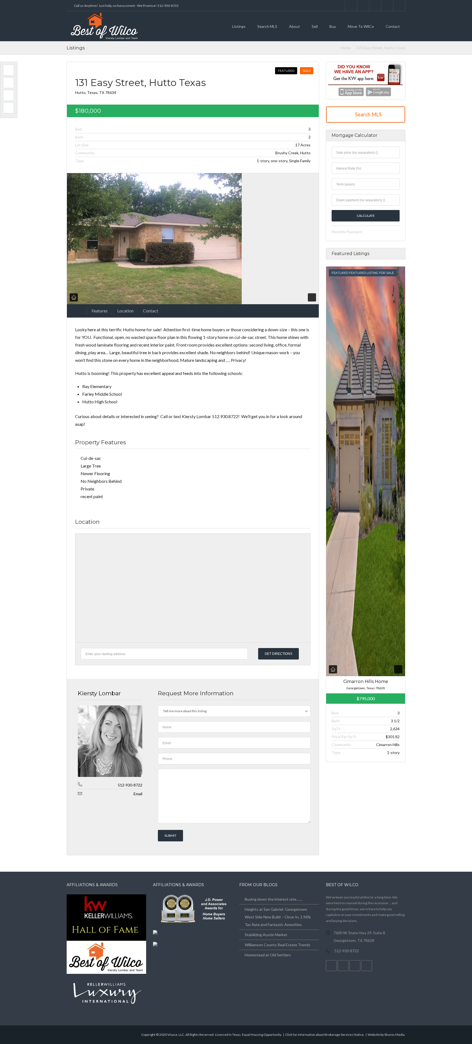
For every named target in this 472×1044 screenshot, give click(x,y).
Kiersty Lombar (99, 693)
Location (125, 310)
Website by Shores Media (386, 1035)
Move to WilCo (361, 26)
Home (346, 48)
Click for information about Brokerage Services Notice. (324, 1035)
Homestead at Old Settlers (268, 955)
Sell (315, 26)
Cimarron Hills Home (365, 681)
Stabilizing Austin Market (266, 934)
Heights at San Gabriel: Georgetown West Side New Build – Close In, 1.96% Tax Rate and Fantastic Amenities (278, 917)
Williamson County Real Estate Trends (277, 944)
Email (138, 793)
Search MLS (267, 26)
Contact (393, 26)
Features (100, 310)
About (294, 26)
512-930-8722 (130, 785)
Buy (332, 26)
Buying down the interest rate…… (273, 899)
